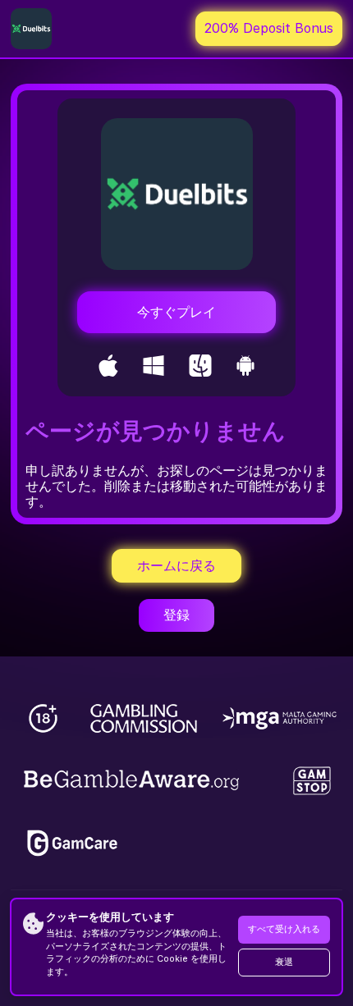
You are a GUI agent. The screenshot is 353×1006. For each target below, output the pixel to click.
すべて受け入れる (284, 929)
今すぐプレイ (176, 312)
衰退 (284, 962)
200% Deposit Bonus (268, 28)
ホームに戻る (176, 566)
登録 (176, 615)
